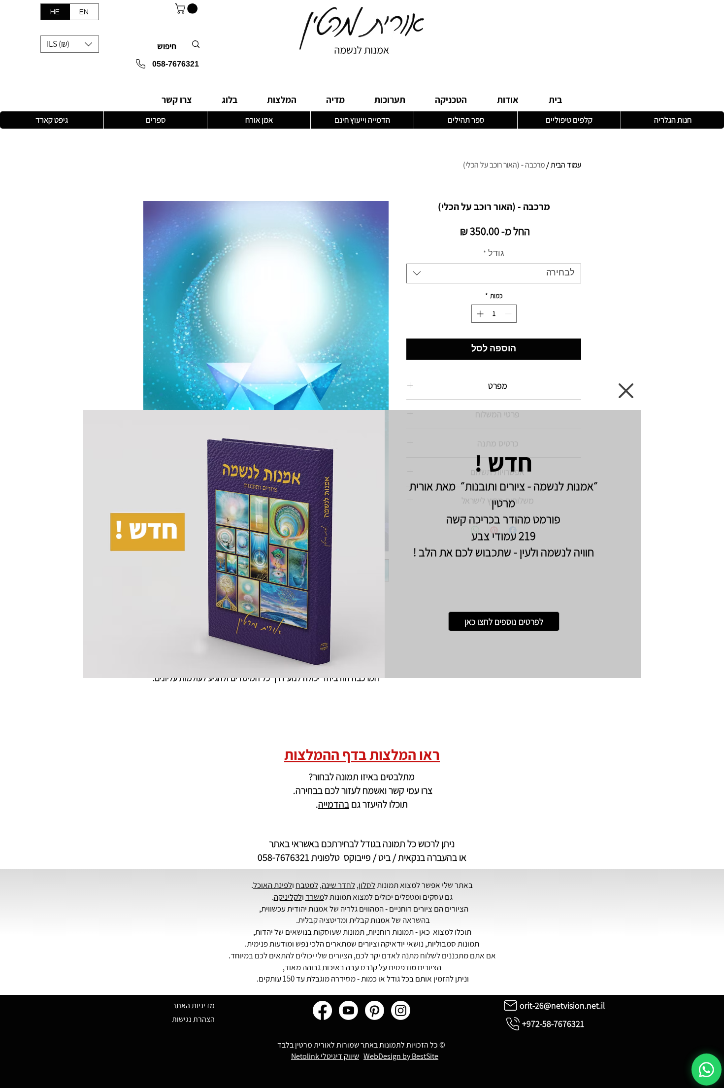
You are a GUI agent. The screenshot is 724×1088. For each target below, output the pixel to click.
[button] (626, 390)
